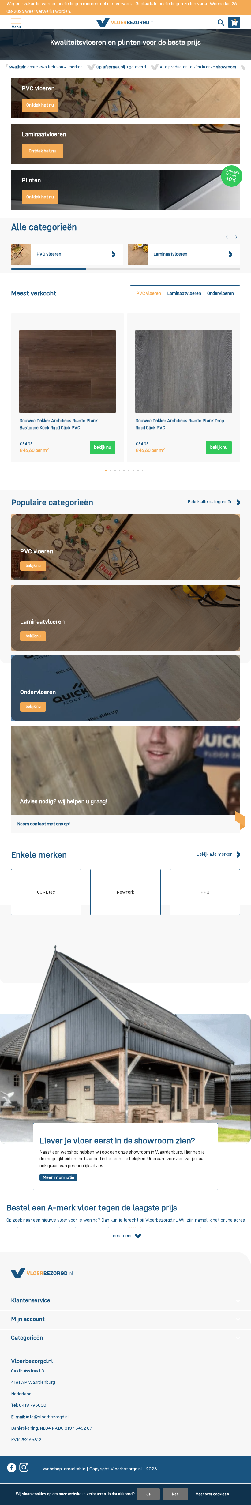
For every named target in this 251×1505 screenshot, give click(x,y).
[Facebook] (11, 1468)
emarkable (74, 1469)
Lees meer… (122, 1235)
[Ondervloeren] (125, 688)
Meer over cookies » (212, 1494)
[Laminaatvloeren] (125, 618)
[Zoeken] (220, 22)
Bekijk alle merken (215, 854)
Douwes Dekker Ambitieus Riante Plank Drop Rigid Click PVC (179, 424)
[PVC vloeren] (125, 547)
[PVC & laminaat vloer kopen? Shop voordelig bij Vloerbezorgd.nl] (125, 22)
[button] (236, 236)
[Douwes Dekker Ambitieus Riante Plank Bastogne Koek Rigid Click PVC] (67, 371)
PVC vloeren (148, 293)
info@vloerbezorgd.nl (47, 1417)
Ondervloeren (220, 293)
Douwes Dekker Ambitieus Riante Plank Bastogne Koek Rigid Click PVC (58, 424)
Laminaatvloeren (184, 293)
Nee (175, 1494)
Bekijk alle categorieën (210, 502)
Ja (148, 1494)
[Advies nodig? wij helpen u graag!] (125, 779)
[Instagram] (23, 1468)
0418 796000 (32, 1405)
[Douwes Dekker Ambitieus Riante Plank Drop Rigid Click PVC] (183, 371)
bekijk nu (102, 447)
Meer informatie (58, 1177)
